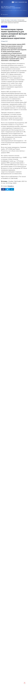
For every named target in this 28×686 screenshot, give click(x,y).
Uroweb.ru (11, 186)
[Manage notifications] (24, 683)
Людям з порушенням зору (20, 2)
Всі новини (7, 20)
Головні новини (13, 20)
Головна (2, 20)
